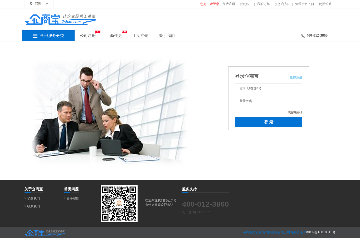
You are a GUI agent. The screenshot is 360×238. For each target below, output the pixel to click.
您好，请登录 (209, 4)
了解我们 (33, 198)
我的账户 (246, 4)
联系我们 (33, 206)
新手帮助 (73, 198)
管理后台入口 (304, 4)
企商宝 (115, 21)
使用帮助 (325, 4)
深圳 (38, 4)
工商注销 (140, 35)
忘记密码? (295, 112)
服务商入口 (282, 4)
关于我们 (167, 35)
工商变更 (114, 35)
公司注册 (88, 35)
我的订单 (263, 4)
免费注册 (228, 4)
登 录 (269, 122)
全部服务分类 (52, 35)
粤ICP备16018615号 (320, 232)
